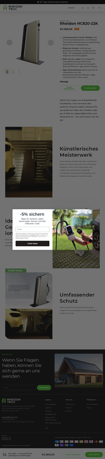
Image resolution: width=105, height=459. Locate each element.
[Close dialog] (90, 212)
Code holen (32, 244)
